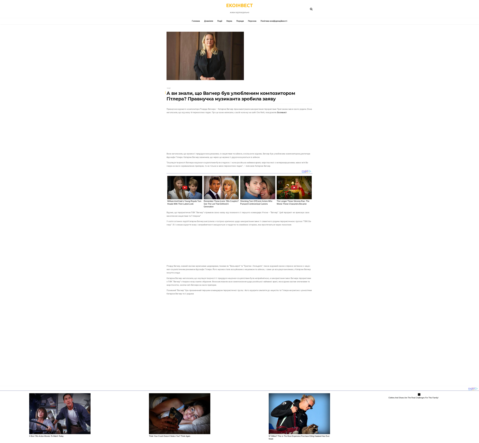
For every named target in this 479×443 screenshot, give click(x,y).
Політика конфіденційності (274, 21)
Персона (252, 21)
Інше (169, 88)
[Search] (311, 8)
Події (219, 21)
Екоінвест (282, 112)
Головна (196, 21)
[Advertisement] (239, 133)
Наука (229, 21)
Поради (240, 21)
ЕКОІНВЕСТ (239, 5)
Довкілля (208, 21)
